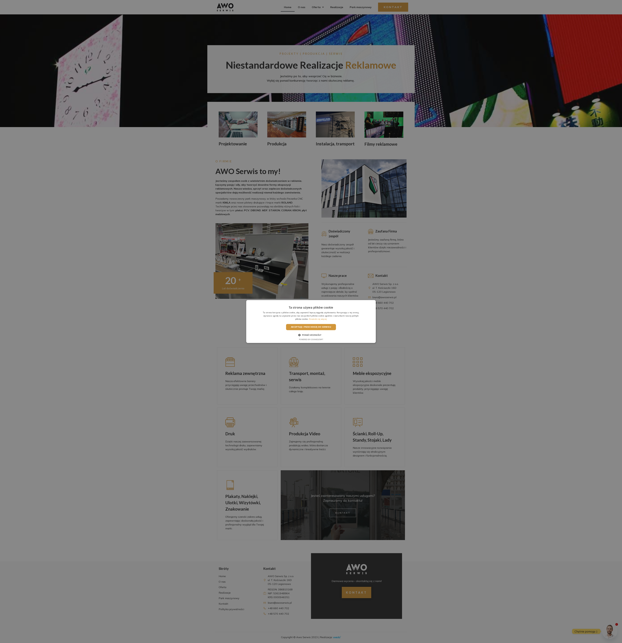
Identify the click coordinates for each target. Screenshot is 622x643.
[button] (311, 335)
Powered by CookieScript (311, 339)
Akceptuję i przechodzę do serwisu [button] (311, 327)
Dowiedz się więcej (318, 319)
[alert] (311, 321)
